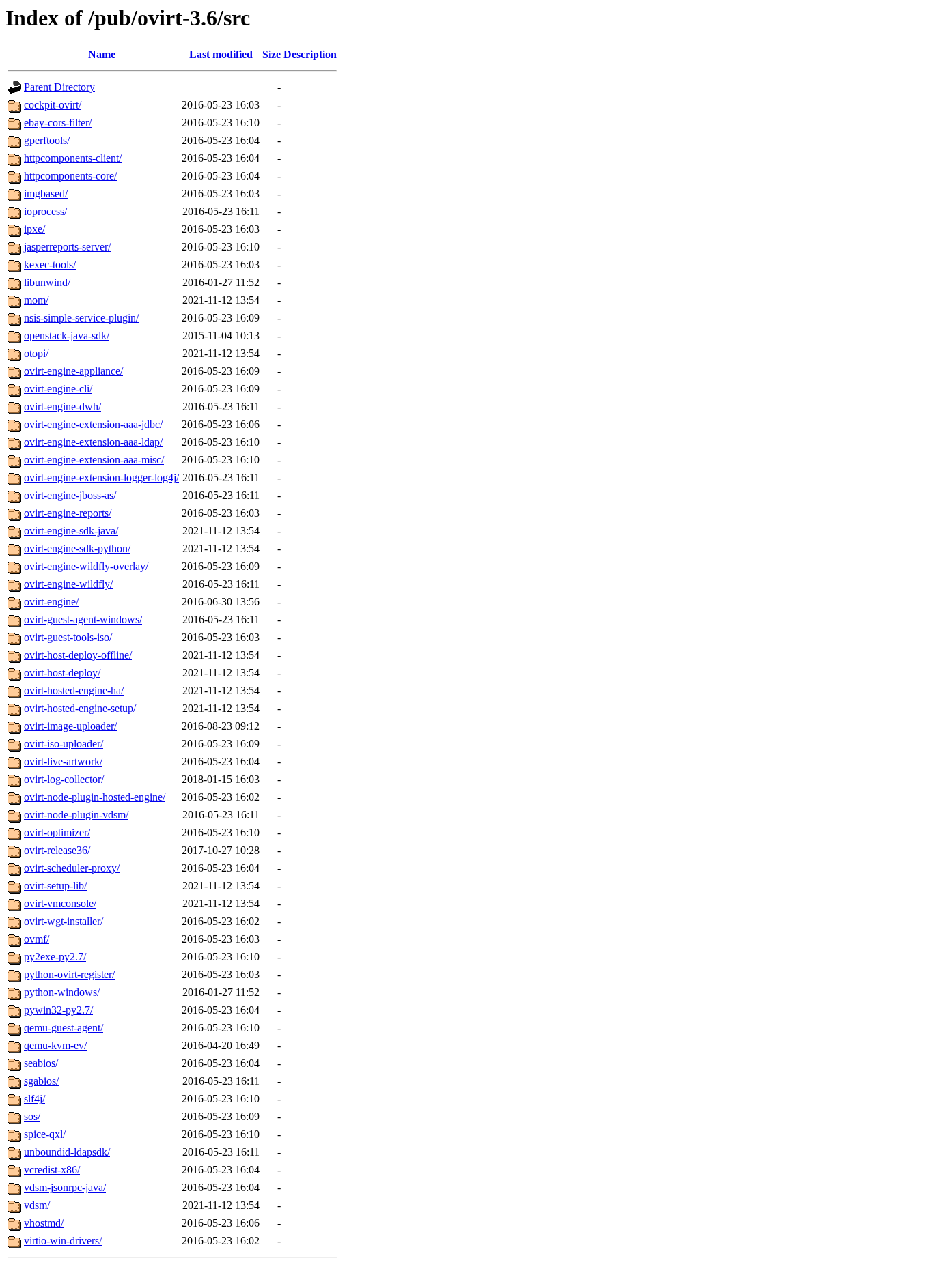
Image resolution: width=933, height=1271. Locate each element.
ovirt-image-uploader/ (70, 726)
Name (101, 54)
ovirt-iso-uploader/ (63, 743)
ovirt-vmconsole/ (60, 903)
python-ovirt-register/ (69, 974)
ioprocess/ (45, 211)
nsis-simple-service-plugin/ (81, 318)
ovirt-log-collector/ (64, 779)
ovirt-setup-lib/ (55, 885)
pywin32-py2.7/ (58, 1010)
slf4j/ (34, 1098)
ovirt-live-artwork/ (63, 761)
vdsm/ (37, 1205)
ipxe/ (34, 229)
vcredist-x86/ (52, 1169)
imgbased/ (46, 193)
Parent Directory (59, 87)
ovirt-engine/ (51, 602)
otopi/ (36, 353)
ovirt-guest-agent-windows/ (83, 619)
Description (310, 54)
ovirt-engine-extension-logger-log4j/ (101, 477)
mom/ (36, 300)
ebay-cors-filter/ (58, 122)
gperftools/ (47, 140)
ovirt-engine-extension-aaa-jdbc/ (93, 424)
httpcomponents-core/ (70, 176)
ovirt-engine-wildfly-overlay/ (86, 566)
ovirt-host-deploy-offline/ (78, 655)
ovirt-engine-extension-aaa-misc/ (94, 460)
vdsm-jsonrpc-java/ (65, 1187)
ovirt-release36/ (57, 850)
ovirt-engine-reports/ (67, 513)
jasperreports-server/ (67, 247)
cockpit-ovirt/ (52, 105)
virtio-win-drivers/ (63, 1240)
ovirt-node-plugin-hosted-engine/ (94, 797)
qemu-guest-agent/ (63, 1027)
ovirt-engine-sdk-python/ (77, 548)
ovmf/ (36, 939)
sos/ (32, 1116)
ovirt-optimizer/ (57, 832)
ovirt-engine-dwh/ (62, 406)
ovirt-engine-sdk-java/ (71, 531)
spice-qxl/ (45, 1134)
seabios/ (41, 1063)
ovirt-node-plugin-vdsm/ (76, 814)
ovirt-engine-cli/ (58, 389)
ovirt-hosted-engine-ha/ (74, 690)
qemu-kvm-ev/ (55, 1045)
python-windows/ (62, 992)
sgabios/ (41, 1081)
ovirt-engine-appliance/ (73, 371)
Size (271, 54)
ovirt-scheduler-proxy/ (72, 868)
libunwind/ (47, 282)
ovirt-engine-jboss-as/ (70, 495)
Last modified (221, 54)
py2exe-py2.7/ (55, 956)
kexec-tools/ (50, 264)
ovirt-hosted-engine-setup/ (80, 708)
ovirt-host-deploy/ (62, 673)
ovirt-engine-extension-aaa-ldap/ (93, 442)
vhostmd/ (44, 1223)
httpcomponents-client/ (73, 158)
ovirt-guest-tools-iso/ (68, 637)
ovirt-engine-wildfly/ (68, 584)
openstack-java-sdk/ (66, 335)
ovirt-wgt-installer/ (63, 921)
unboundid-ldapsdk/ (67, 1152)
